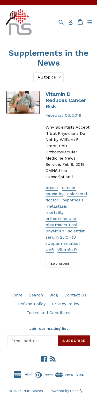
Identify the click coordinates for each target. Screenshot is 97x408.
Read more (59, 263)
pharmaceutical (61, 224)
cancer (69, 187)
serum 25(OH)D (61, 237)
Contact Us (75, 295)
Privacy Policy (65, 303)
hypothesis (73, 200)
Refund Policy (32, 303)
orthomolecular (61, 218)
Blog (53, 295)
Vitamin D (67, 249)
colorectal (77, 193)
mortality (55, 212)
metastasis (56, 206)
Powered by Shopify (66, 391)
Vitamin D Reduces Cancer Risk (66, 100)
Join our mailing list (48, 328)
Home (17, 295)
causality (54, 193)
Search (36, 295)
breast (52, 187)
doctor (52, 200)
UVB (50, 249)
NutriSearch (33, 391)
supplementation (63, 243)
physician (55, 231)
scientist (76, 231)
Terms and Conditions (48, 312)
